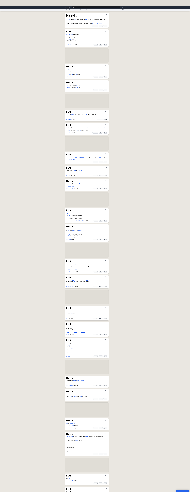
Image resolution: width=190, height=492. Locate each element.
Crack (87, 280)
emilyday (69, 483)
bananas (85, 394)
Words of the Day (67, 9)
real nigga (70, 183)
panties (91, 266)
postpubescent (89, 127)
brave (75, 213)
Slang (67, 423)
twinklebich (70, 453)
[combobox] (96, 7)
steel (68, 332)
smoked (85, 114)
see (70, 87)
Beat (69, 235)
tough (67, 213)
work (69, 383)
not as (75, 332)
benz (70, 159)
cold (78, 40)
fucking (73, 72)
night (76, 173)
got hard (72, 480)
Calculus (83, 332)
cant (80, 130)
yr (69, 74)
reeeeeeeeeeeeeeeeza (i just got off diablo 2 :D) (75, 220)
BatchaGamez (71, 385)
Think (69, 234)
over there (73, 159)
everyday (96, 23)
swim (75, 39)
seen (79, 85)
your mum (69, 480)
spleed (71, 173)
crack (84, 183)
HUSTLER (69, 25)
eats (71, 394)
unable (78, 380)
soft (76, 114)
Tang (101, 23)
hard (66, 25)
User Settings (123, 9)
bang (69, 478)
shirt (77, 130)
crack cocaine (72, 423)
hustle (86, 19)
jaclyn (70, 284)
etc (67, 351)
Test (68, 69)
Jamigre (69, 175)
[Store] (122, 7)
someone (77, 343)
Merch (106, 25)
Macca (76, 440)
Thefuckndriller (71, 90)
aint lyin (69, 132)
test (76, 74)
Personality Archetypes (87, 9)
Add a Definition (116, 9)
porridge (76, 394)
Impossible (80, 230)
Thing (68, 230)
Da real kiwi (70, 44)
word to (68, 310)
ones (76, 157)
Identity (80, 9)
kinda (72, 446)
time (70, 130)
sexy (77, 85)
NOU (69, 356)
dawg (69, 186)
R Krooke (69, 119)
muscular (70, 213)
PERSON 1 (69, 39)
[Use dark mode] (124, 7)
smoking (72, 425)
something (71, 327)
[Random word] (119, 7)
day (93, 23)
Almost (73, 230)
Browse (73, 9)
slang (72, 34)
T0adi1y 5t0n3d (71, 428)
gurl (72, 74)
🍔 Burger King (70, 271)
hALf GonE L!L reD (71, 286)
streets (75, 19)
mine (91, 284)
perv (75, 72)
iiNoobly (70, 239)
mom (71, 313)
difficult (74, 380)
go (69, 345)
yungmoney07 (71, 188)
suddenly (76, 87)
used (100, 157)
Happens (67, 85)
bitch (77, 446)
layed (68, 316)
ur (69, 215)
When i (68, 87)
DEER (69, 334)
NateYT (70, 76)
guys (92, 127)
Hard (66, 76)
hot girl (79, 266)
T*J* (69, 162)
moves (74, 316)
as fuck (78, 159)
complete (82, 380)
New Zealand (68, 34)
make (74, 170)
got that (72, 117)
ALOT (104, 127)
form (68, 343)
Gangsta (68, 19)
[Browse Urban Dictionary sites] (68, 7)
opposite (73, 114)
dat (73, 186)
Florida (80, 183)
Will (71, 234)
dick (69, 269)
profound (80, 170)
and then (80, 284)
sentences (75, 310)
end (70, 310)
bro (68, 117)
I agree (67, 37)
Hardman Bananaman (72, 398)
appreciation (82, 157)
